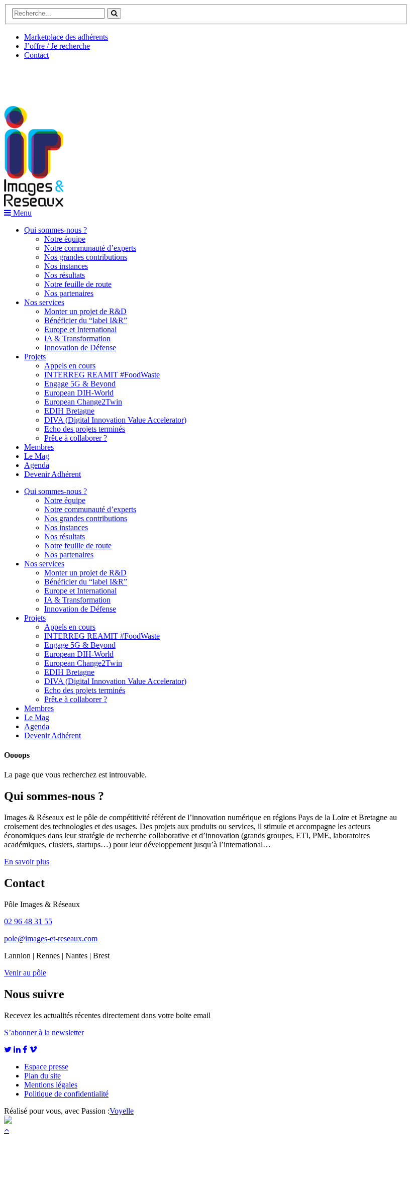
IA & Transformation (77, 338)
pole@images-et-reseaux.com (50, 938)
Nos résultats (64, 275)
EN (42, 79)
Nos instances (66, 266)
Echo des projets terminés (84, 429)
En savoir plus (26, 861)
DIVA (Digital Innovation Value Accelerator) (115, 420)
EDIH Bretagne (69, 411)
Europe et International (80, 329)
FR (78, 79)
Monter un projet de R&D (85, 311)
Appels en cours (69, 365)
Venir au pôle (25, 972)
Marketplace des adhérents (66, 37)
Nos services (44, 302)
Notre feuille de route (78, 284)
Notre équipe (64, 239)
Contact (36, 55)
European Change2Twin (83, 402)
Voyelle (122, 1111)
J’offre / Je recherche (57, 46)
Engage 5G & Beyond (80, 383)
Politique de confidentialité (66, 1093)
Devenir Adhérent (52, 474)
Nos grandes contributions (85, 257)
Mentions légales (50, 1084)
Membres (39, 447)
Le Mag (36, 456)
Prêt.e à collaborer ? (75, 438)
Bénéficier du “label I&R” (85, 320)
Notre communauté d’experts (90, 248)
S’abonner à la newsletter (44, 1032)
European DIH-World (79, 392)
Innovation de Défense (80, 347)
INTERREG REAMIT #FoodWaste (102, 374)
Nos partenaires (68, 293)
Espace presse (46, 1066)
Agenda (36, 465)
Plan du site (42, 1075)
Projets (35, 356)
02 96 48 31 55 (28, 921)
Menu (21, 213)
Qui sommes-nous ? (55, 230)
